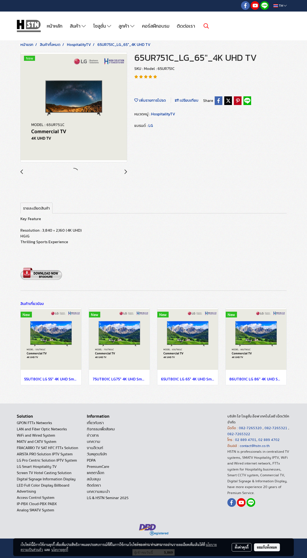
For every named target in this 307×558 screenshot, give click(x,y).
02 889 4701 (245, 440)
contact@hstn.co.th (255, 446)
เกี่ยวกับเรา (95, 423)
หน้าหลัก (54, 26)
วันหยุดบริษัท (97, 454)
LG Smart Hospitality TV (37, 467)
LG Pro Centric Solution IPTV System (47, 460)
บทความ (93, 442)
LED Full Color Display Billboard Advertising (43, 488)
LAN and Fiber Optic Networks (42, 429)
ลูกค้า (124, 26)
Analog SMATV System (35, 510)
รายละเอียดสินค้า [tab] (36, 208)
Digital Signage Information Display (46, 479)
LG (150, 125)
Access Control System (35, 498)
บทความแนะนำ (98, 492)
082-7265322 (238, 434)
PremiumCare (98, 467)
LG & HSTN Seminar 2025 (108, 498)
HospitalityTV (163, 114)
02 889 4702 (269, 440)
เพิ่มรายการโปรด (152, 100)
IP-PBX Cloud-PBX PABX (37, 504)
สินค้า (76, 26)
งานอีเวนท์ (95, 448)
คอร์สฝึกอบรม (155, 26)
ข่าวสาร (93, 435)
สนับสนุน (94, 479)
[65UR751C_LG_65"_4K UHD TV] (74, 107)
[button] (206, 26)
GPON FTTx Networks (34, 423)
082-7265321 (276, 428)
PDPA (91, 460)
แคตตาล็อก (95, 473)
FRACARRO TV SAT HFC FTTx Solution (47, 448)
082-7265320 (251, 428)
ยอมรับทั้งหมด (267, 547)
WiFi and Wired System (36, 435)
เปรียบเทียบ (188, 100)
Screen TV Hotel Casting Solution (44, 473)
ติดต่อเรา (186, 26)
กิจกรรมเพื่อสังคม (101, 429)
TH (281, 5)
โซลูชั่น (100, 26)
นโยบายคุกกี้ (59, 549)
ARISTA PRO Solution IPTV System (45, 454)
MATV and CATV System (36, 442)
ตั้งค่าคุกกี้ (241, 547)
